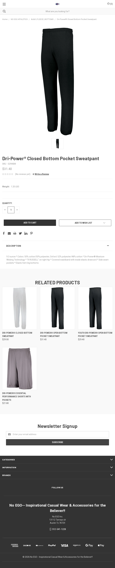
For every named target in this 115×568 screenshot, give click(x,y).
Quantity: (7, 203)
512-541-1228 (59, 529)
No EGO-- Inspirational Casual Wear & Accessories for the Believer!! (61, 557)
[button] (57, 246)
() (111, 4)
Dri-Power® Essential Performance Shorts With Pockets (16, 396)
